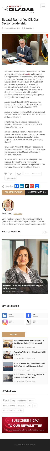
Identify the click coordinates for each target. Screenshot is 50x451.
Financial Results (9, 410)
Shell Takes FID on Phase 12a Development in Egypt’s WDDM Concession (23, 287)
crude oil (21, 405)
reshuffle (26, 74)
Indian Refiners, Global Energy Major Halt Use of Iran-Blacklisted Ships (29, 376)
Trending (13, 334)
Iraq (13, 401)
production (22, 401)
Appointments (11, 178)
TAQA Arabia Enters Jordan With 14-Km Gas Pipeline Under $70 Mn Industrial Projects (29, 343)
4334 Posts (18, 214)
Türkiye (19, 410)
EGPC (26, 174)
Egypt (19, 174)
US (35, 405)
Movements (36, 174)
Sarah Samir (30, 28)
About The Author (13, 192)
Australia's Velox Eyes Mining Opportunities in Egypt (30, 353)
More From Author (37, 192)
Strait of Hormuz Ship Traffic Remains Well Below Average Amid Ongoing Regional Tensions (29, 366)
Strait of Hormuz (9, 405)
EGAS (29, 405)
